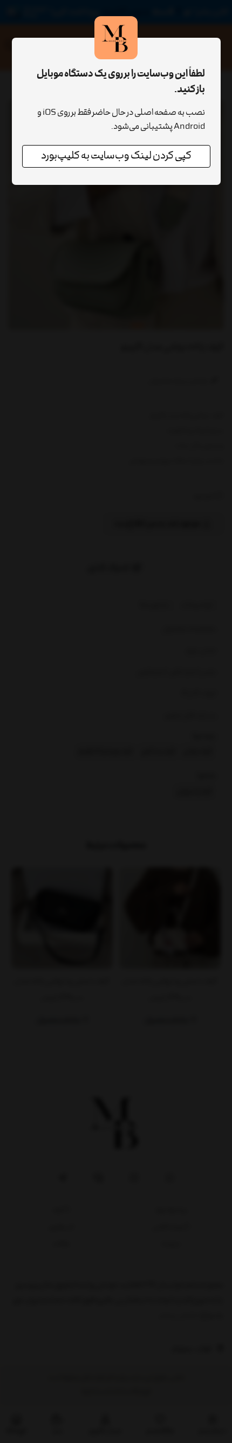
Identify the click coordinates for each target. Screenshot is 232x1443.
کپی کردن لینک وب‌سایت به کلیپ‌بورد (116, 156)
